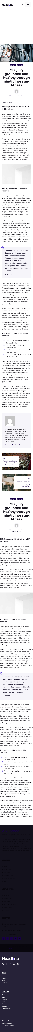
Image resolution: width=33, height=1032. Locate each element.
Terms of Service (7, 1023)
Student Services (9, 875)
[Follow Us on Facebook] (3, 938)
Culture (12, 65)
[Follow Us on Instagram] (15, 938)
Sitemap (6, 911)
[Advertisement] (16, 26)
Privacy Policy (8, 907)
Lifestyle (20, 65)
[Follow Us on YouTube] (19, 938)
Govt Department (9, 879)
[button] (22, 4)
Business (4, 995)
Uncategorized (6, 1008)
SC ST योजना (7, 869)
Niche (3, 1001)
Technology (5, 1006)
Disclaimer (7, 901)
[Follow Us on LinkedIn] (11, 938)
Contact (4, 983)
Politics (4, 1004)
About (4, 978)
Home (5, 866)
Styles (4, 980)
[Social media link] (5, 444)
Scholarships (8, 872)
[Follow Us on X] (7, 938)
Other (5, 882)
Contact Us (7, 898)
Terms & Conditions (10, 904)
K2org (12, 949)
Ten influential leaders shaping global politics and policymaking (10, 463)
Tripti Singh (19, 96)
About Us (6, 895)
